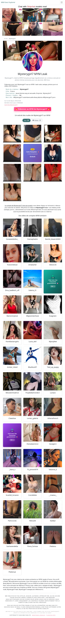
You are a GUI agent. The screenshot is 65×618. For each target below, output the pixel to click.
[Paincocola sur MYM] (12, 509)
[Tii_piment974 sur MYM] (32, 458)
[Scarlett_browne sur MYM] (12, 484)
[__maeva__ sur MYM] (53, 484)
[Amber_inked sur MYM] (12, 356)
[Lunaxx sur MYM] (53, 381)
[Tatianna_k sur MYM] (53, 458)
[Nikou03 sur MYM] (32, 509)
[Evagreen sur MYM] (53, 304)
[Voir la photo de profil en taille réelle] (32, 66)
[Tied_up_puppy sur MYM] (53, 356)
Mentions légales (38, 615)
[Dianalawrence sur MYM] (32, 432)
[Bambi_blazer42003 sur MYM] (53, 228)
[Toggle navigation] (61, 2)
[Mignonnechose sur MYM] (32, 304)
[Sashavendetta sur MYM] (12, 535)
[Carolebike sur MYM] (32, 484)
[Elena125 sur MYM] (53, 253)
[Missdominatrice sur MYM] (12, 381)
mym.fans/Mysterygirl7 (11, 105)
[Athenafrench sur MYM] (53, 407)
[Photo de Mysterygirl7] (12, 133)
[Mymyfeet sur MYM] (53, 330)
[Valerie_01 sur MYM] (32, 279)
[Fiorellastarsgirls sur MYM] (12, 330)
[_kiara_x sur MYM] (12, 458)
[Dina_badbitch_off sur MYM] (12, 279)
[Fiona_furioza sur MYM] (32, 535)
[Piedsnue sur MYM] (12, 560)
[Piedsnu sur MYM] (53, 535)
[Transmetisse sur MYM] (12, 253)
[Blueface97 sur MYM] (32, 356)
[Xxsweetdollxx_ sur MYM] (12, 228)
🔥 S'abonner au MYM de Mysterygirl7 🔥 (32, 109)
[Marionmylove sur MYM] (12, 304)
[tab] (26, 120)
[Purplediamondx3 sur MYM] (32, 381)
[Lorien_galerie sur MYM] (32, 407)
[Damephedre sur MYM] (32, 228)
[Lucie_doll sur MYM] (32, 330)
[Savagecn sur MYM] (53, 432)
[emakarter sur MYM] (32, 253)
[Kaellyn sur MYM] (53, 509)
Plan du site (50, 615)
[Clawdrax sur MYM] (12, 407)
